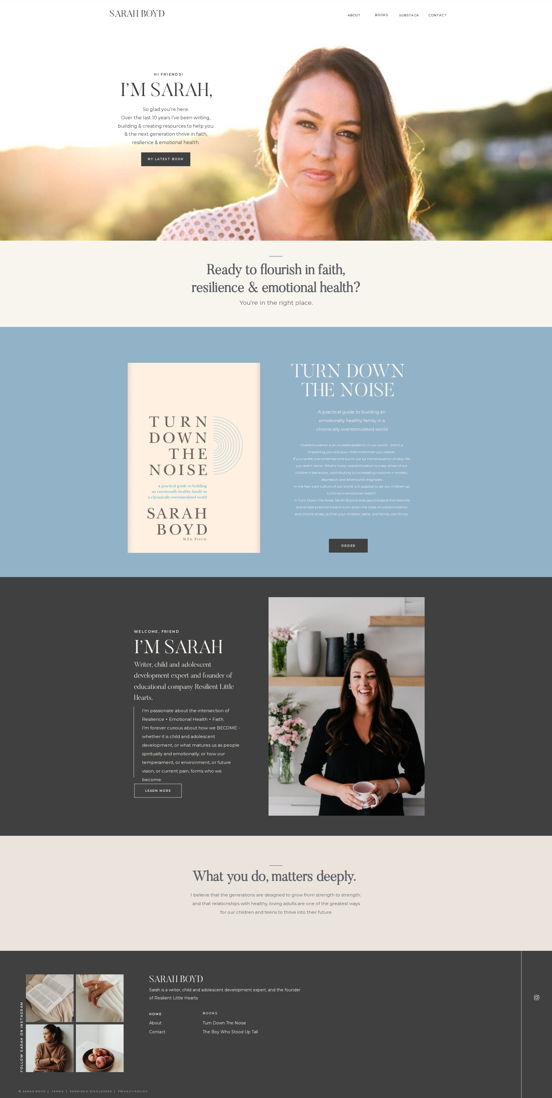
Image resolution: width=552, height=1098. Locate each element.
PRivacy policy (133, 1091)
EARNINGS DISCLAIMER (91, 1091)
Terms (58, 1091)
